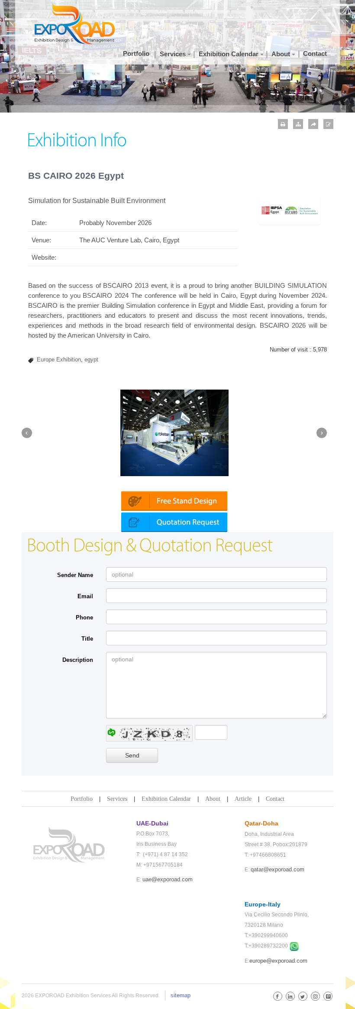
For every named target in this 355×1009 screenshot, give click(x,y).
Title (87, 638)
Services (117, 799)
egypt (91, 359)
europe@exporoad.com (278, 960)
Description (77, 660)
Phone (84, 617)
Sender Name (75, 575)
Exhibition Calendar (166, 799)
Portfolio (82, 799)
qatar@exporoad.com (277, 869)
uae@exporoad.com (167, 879)
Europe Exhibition (59, 359)
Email (85, 596)
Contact (275, 799)
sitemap (180, 995)
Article (243, 799)
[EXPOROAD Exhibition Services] (78, 23)
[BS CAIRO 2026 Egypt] (290, 209)
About (212, 799)
